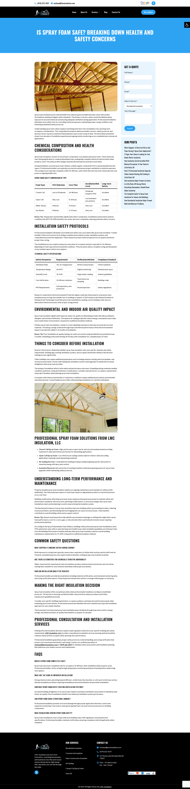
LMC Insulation (105, 787)
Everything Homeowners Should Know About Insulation (136, 189)
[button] (187, 25)
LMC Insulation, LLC (53, 633)
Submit (129, 128)
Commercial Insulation (74, 753)
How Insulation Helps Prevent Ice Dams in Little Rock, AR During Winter (137, 182)
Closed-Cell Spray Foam (75, 768)
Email (127, 91)
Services (95, 12)
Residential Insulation (74, 748)
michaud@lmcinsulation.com (46, 645)
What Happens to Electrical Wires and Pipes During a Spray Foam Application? (137, 149)
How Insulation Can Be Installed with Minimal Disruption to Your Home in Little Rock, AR (136, 164)
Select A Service (130, 101)
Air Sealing (70, 763)
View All (69, 773)
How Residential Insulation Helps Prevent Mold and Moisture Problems (138, 202)
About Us (84, 12)
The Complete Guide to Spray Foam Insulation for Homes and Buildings (136, 195)
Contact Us (116, 12)
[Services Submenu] (100, 12)
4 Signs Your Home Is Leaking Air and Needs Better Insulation (137, 156)
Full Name (128, 72)
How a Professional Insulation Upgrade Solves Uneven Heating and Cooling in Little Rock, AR (137, 174)
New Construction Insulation (76, 758)
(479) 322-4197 (66, 645)
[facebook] (153, 3)
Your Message (130, 111)
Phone (127, 82)
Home (74, 12)
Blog (105, 12)
